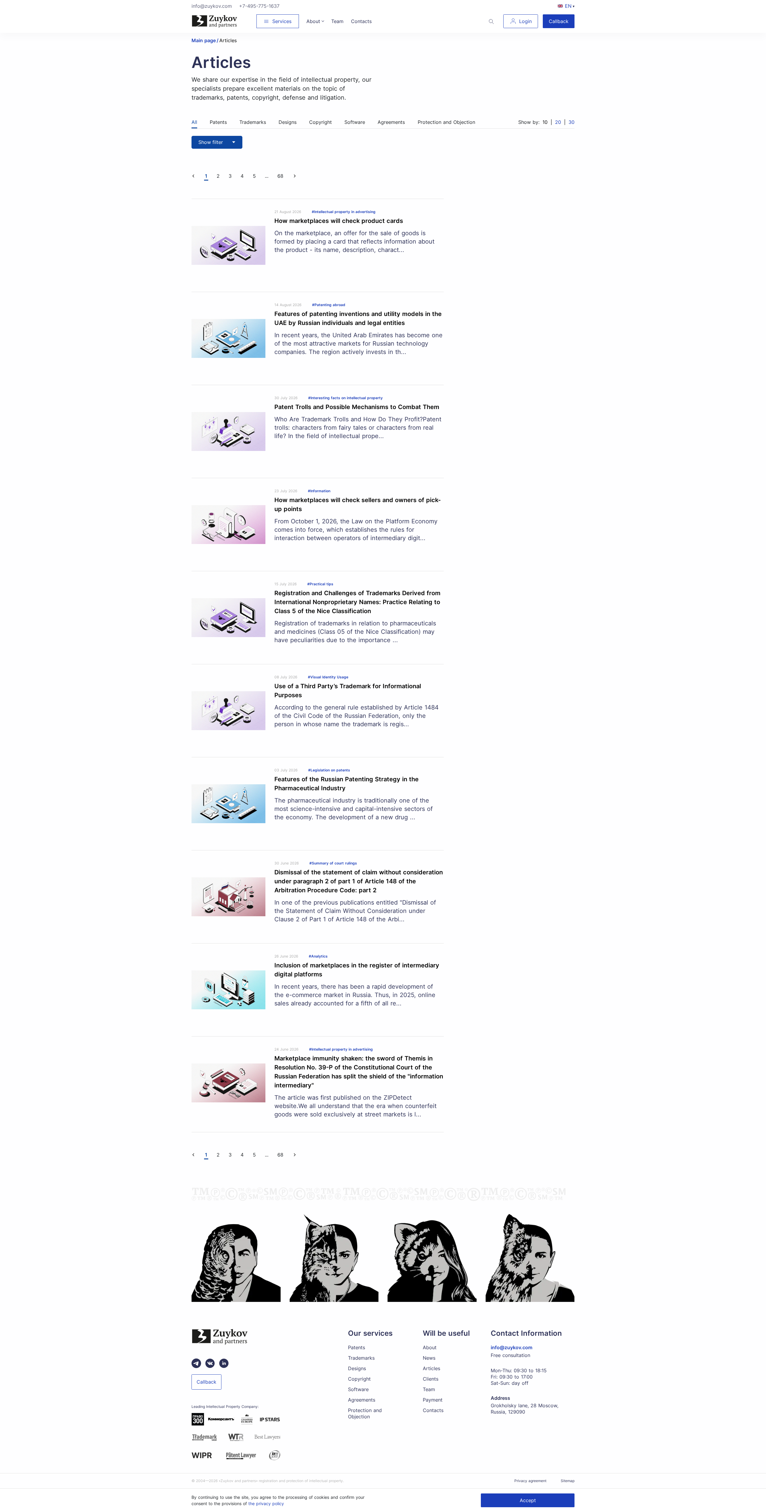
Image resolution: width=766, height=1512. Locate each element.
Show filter (210, 142)
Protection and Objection (365, 1413)
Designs (357, 1368)
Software (358, 1389)
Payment (433, 1400)
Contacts (433, 1410)
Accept (528, 1500)
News (429, 1358)
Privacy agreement (530, 1480)
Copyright (359, 1379)
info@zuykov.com (212, 6)
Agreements (361, 1400)
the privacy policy (266, 1503)
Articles (431, 1368)
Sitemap (567, 1480)
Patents (356, 1347)
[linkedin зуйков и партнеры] (224, 1363)
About (430, 1347)
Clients (430, 1379)
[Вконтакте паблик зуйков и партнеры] (210, 1363)
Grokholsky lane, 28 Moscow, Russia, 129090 (524, 1408)
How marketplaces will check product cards (338, 220)
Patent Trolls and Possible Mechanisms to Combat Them (356, 407)
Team (429, 1389)
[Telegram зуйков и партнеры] (196, 1363)
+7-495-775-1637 (259, 6)
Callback (559, 21)
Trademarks (361, 1358)
